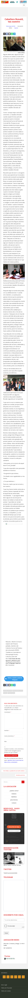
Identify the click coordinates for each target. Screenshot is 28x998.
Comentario (7, 712)
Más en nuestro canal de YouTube (12, 865)
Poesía (5, 693)
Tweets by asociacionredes (10, 873)
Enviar (6, 933)
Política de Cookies (6, 991)
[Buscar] (23, 782)
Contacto (14, 803)
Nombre (6, 730)
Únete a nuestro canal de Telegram (15, 679)
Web (5, 741)
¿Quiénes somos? (14, 790)
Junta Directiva (14, 800)
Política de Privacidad (6, 988)
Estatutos (14, 793)
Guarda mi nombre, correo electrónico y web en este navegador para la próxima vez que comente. (14, 750)
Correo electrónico (9, 736)
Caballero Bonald (8, 690)
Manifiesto (14, 797)
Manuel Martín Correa (17, 690)
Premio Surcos (11, 693)
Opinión (16, 28)
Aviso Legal (4, 985)
